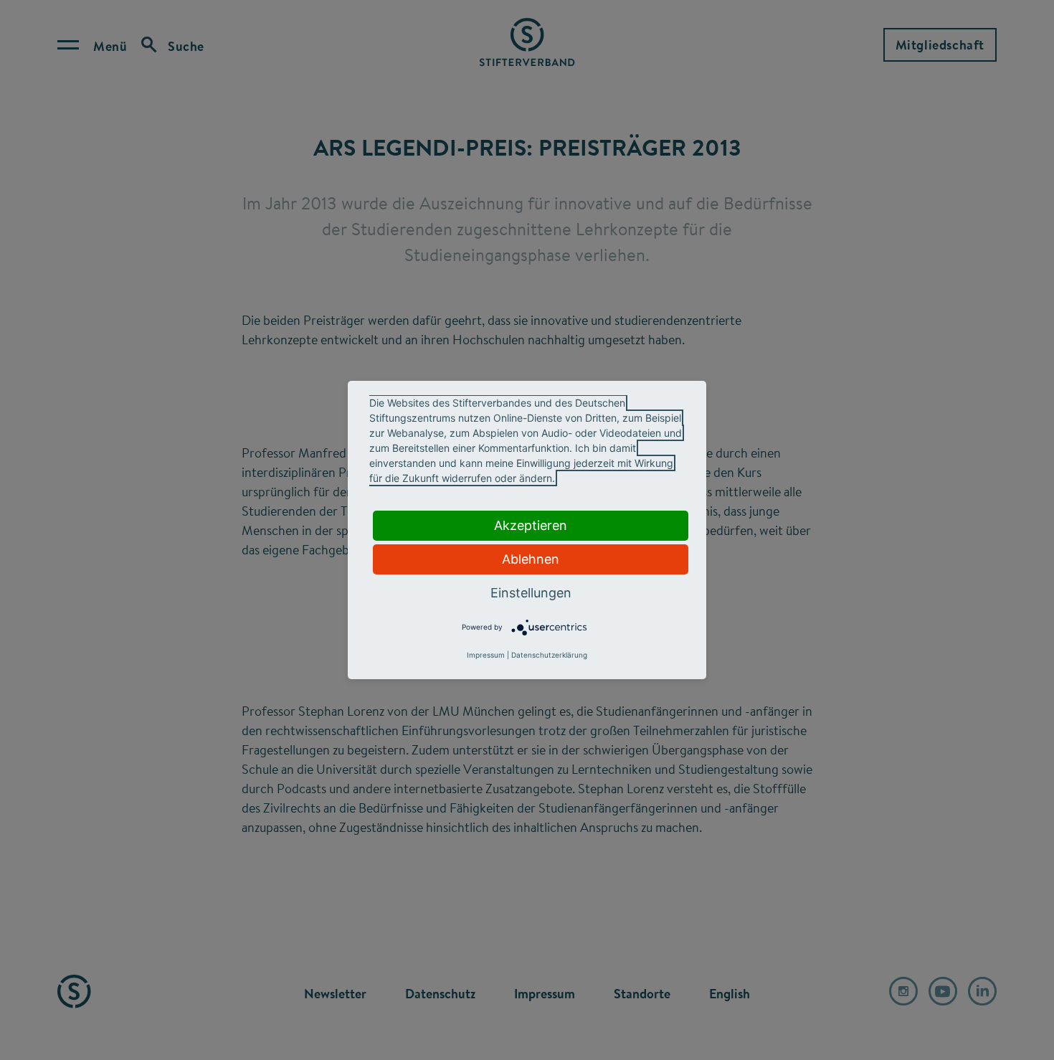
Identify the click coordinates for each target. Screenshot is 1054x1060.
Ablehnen (530, 559)
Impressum (486, 654)
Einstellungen (530, 592)
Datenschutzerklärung (549, 654)
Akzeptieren (530, 525)
